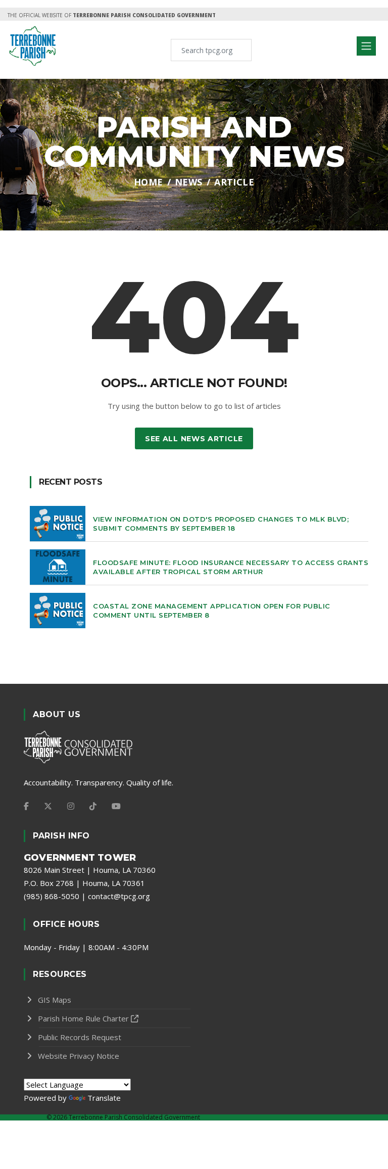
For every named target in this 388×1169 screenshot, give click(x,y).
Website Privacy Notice (78, 1056)
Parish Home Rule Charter (83, 1018)
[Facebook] (26, 806)
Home (148, 182)
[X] (48, 806)
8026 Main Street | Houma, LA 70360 (90, 870)
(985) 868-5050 (51, 896)
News (189, 182)
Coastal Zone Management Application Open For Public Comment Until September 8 (211, 610)
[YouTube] (116, 806)
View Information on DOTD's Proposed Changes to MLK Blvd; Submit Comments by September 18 (221, 523)
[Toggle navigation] (366, 46)
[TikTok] (93, 806)
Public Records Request (79, 1037)
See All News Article (194, 438)
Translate (104, 1098)
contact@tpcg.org (119, 896)
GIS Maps (54, 1000)
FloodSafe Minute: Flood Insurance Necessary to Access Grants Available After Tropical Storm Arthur (230, 567)
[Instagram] (71, 806)
